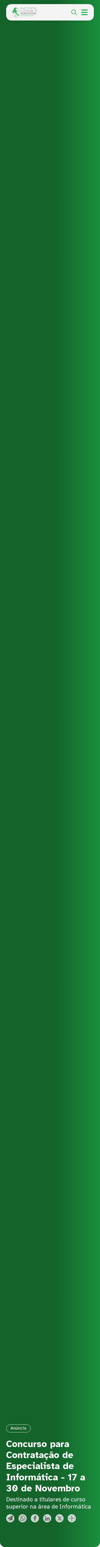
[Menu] (84, 12)
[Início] (24, 10)
